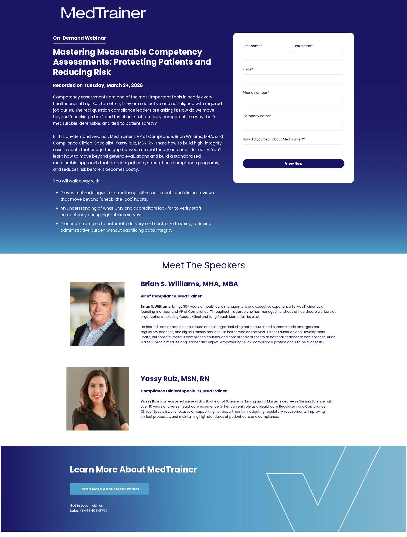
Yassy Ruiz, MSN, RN (175, 378)
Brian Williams (188, 136)
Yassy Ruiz (126, 143)
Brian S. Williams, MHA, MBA (189, 284)
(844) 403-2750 (93, 510)
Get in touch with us (86, 505)
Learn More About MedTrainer (133, 469)
